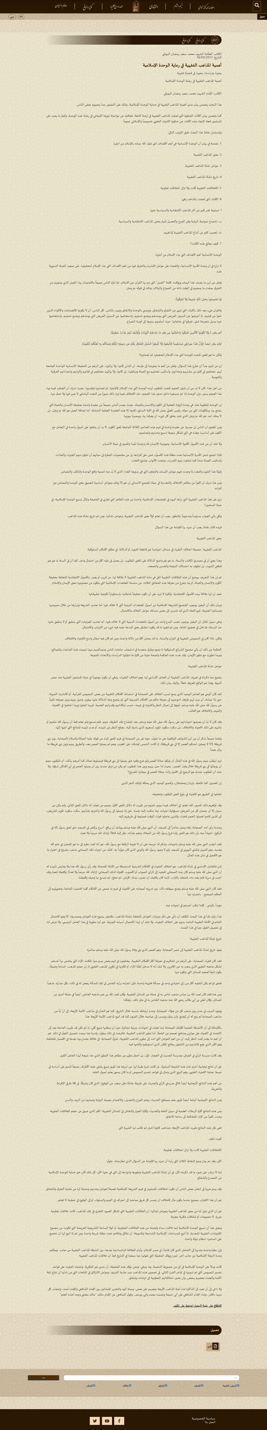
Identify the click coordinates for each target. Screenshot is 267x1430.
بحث (43, 1377)
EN (21, 17)
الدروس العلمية (230, 1386)
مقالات (126, 1386)
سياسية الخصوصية (203, 1418)
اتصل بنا (210, 1422)
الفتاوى (161, 1386)
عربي (12, 17)
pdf (210, 1347)
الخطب (197, 1386)
